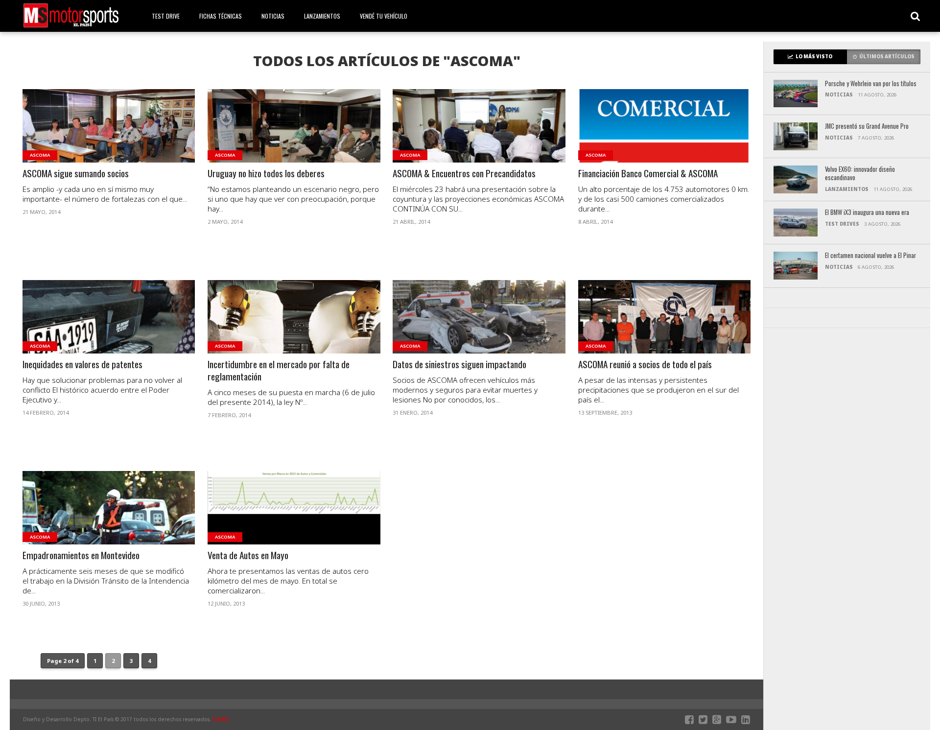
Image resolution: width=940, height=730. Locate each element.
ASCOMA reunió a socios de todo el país (645, 364)
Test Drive (166, 16)
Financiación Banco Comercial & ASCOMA (648, 173)
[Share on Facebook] (88, 137)
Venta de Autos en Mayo (248, 555)
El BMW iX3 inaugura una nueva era (867, 213)
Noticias (272, 16)
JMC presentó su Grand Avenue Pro (867, 126)
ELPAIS (220, 719)
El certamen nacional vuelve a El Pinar (870, 256)
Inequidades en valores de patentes (82, 364)
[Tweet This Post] (109, 137)
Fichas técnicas (220, 16)
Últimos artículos (887, 56)
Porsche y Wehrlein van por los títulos (870, 84)
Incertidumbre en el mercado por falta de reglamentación (279, 370)
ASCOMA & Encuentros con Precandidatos (464, 173)
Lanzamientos (322, 16)
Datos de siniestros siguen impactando (459, 364)
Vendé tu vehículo (383, 16)
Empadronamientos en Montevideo (81, 555)
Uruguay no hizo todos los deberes (266, 173)
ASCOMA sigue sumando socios (76, 173)
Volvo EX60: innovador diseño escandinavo (860, 173)
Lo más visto (814, 56)
